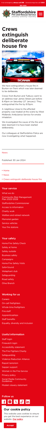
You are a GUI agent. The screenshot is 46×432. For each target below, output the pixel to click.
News (4, 153)
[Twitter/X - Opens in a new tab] (15, 401)
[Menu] (40, 14)
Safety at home (9, 247)
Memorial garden (10, 219)
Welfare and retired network (16, 215)
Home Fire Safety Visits (13, 263)
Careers (5, 299)
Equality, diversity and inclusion (17, 323)
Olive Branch (8, 283)
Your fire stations (10, 227)
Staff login (7, 339)
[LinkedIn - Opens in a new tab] (27, 401)
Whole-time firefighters (13, 307)
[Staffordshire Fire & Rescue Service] (23, 13)
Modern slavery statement (14, 385)
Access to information (13, 207)
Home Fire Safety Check (14, 243)
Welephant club (10, 271)
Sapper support (9, 367)
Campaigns (7, 259)
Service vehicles (9, 223)
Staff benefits (8, 319)
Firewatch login (9, 343)
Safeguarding (8, 275)
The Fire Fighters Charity (14, 351)
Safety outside (9, 251)
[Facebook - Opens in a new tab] (3, 401)
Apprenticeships (10, 315)
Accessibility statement (13, 347)
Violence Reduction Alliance (16, 359)
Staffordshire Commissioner (15, 203)
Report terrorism (10, 363)
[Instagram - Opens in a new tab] (9, 401)
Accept (10, 425)
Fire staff (6, 311)
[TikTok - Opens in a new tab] (21, 401)
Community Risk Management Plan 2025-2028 (17, 198)
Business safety (9, 255)
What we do (8, 193)
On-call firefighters (11, 303)
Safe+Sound (8, 267)
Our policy (18, 419)
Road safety (8, 279)
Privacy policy (9, 375)
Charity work (8, 211)
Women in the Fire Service (15, 371)
